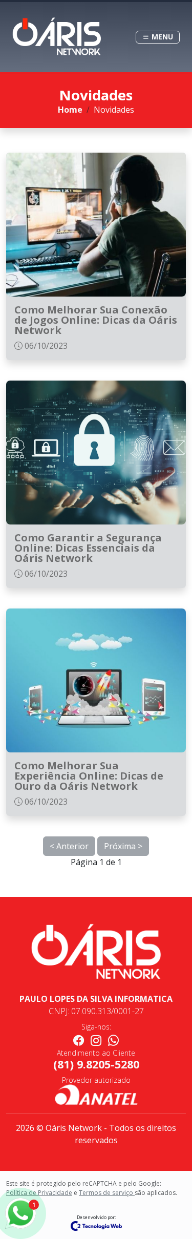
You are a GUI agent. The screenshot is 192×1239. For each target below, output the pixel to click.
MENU (161, 37)
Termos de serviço (107, 1192)
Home (70, 109)
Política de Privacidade (39, 1192)
